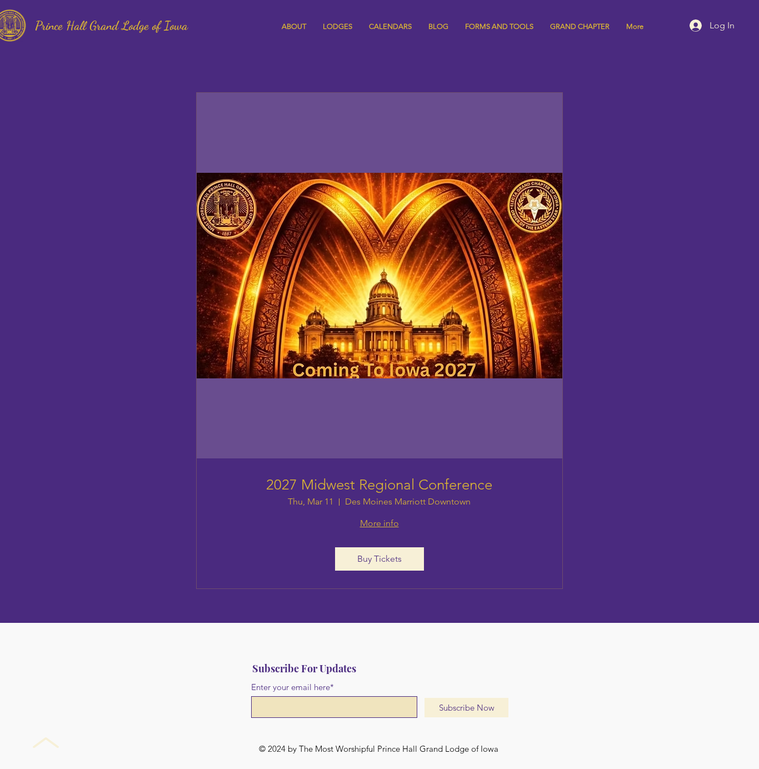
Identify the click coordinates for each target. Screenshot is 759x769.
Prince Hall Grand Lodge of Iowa (111, 25)
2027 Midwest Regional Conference (379, 484)
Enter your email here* (292, 687)
